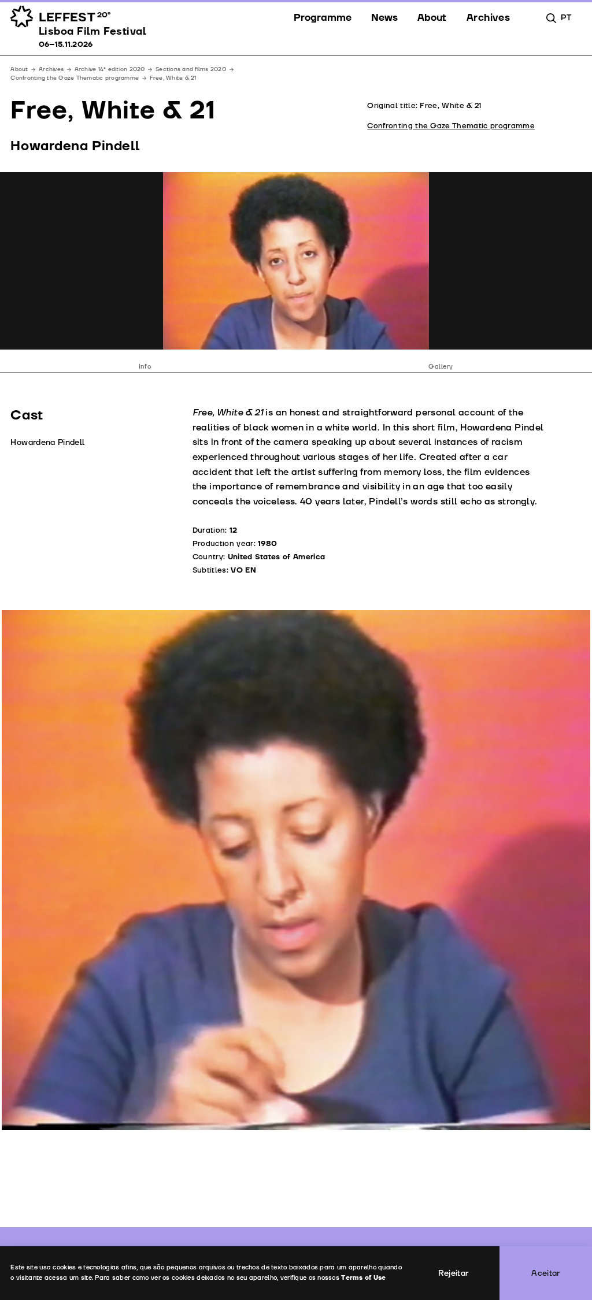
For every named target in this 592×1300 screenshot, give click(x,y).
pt (566, 17)
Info (145, 366)
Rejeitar (453, 1273)
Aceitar (545, 1273)
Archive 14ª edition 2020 (110, 69)
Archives (51, 69)
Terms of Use (363, 1277)
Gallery (440, 366)
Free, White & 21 (173, 78)
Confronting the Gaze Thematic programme (74, 78)
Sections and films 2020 (191, 69)
